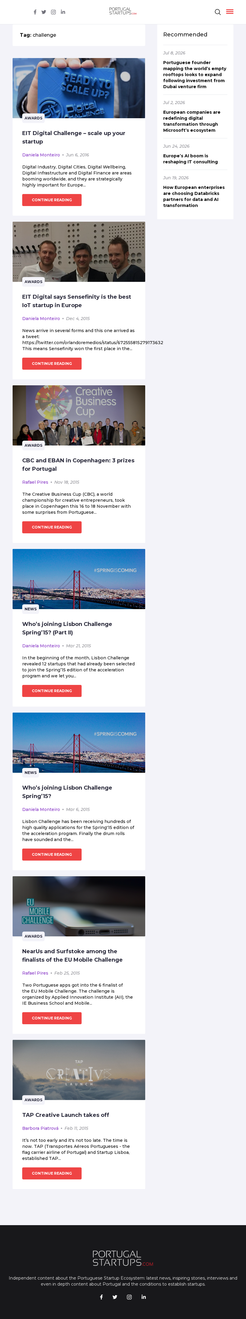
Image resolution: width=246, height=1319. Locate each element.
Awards (33, 118)
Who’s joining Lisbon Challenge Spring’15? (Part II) (67, 628)
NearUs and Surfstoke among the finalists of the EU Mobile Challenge (72, 955)
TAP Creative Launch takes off (65, 1115)
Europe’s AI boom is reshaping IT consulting (190, 159)
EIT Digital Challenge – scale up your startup (73, 137)
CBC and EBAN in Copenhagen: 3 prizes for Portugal (78, 464)
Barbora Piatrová (40, 1128)
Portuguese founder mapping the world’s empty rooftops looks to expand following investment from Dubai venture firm (194, 74)
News (31, 609)
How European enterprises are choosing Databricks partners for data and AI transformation (194, 196)
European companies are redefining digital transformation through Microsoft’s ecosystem (191, 121)
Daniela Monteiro (41, 155)
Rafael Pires (35, 482)
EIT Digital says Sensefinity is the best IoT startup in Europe (76, 301)
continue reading (52, 200)
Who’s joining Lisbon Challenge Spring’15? (67, 792)
